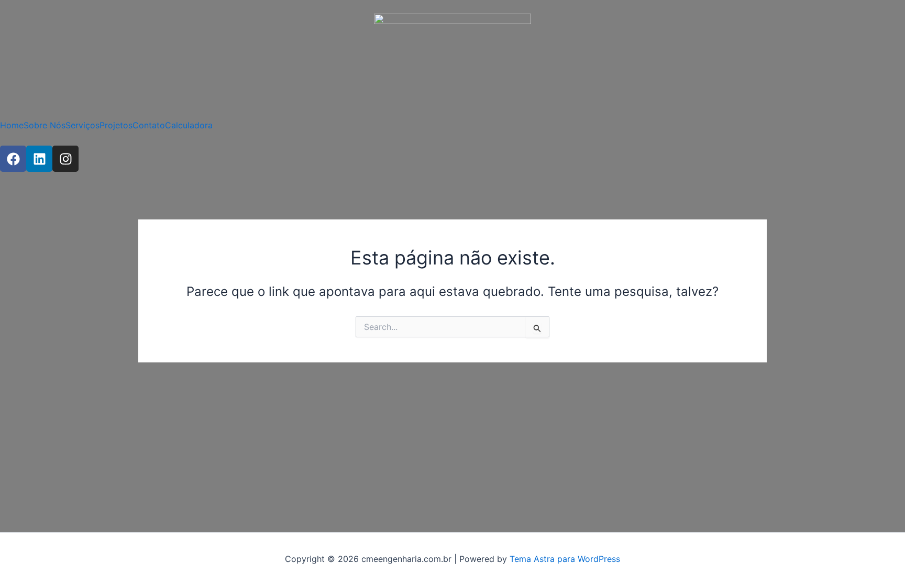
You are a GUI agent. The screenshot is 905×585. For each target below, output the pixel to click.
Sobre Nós (44, 125)
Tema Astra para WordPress (565, 559)
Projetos (116, 125)
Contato (149, 125)
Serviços (82, 125)
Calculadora (189, 125)
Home (12, 125)
